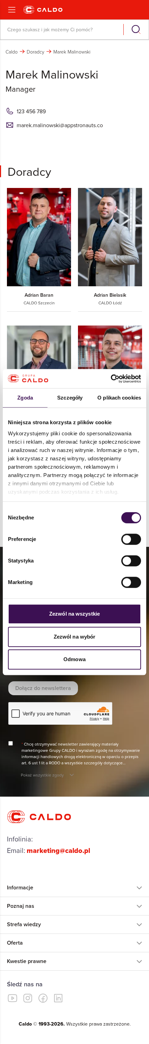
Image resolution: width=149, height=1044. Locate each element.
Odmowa (74, 659)
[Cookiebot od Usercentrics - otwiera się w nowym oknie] (110, 378)
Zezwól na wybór (75, 637)
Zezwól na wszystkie (74, 614)
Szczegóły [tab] (69, 398)
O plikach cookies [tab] (119, 398)
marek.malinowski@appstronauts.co (60, 125)
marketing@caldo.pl (58, 850)
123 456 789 (31, 111)
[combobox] (62, 29)
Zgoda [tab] (25, 398)
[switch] (131, 539)
